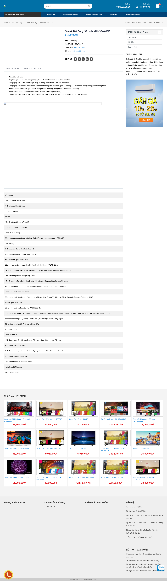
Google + (87, 59)
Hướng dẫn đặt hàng (70, 14)
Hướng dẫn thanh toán (94, 14)
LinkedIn (83, 59)
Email (91, 59)
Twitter (79, 59)
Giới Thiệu (132, 37)
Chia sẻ (68, 59)
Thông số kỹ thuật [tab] (33, 69)
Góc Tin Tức (50, 507)
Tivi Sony (81, 48)
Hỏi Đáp (131, 42)
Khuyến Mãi (132, 47)
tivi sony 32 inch (78, 51)
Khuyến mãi (51, 14)
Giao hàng (113, 14)
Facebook (75, 59)
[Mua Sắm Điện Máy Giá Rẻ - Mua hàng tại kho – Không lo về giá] (15, 6)
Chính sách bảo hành (132, 14)
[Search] (89, 6)
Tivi (75, 48)
